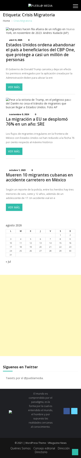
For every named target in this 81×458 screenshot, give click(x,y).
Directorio (41, 452)
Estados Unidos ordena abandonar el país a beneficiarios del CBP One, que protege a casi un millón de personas (40, 52)
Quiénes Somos (20, 448)
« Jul (8, 261)
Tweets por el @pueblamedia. (24, 378)
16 (70, 243)
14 (50, 243)
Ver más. (14, 87)
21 (50, 247)
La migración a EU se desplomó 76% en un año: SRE (37, 122)
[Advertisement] (40, 315)
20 (40, 247)
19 (30, 247)
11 (20, 243)
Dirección (64, 448)
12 (30, 243)
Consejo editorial (44, 448)
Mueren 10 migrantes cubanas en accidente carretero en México (39, 177)
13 (40, 243)
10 (11, 243)
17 (11, 247)
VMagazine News (57, 443)
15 (60, 243)
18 (20, 247)
